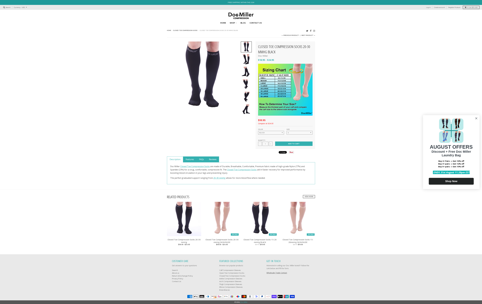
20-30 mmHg (219, 178)
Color (260, 129)
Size (288, 129)
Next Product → (308, 35)
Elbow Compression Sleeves (231, 287)
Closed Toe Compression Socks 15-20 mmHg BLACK (260, 240)
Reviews (213, 159)
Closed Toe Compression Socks (185, 30)
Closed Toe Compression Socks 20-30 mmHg (184, 240)
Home (223, 23)
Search (175, 270)
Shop (232, 23)
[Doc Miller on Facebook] (310, 31)
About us (175, 273)
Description (175, 159)
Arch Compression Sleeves (230, 281)
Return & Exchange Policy (182, 276)
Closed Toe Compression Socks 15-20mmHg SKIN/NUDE (298, 240)
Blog (243, 23)
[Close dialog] (476, 118)
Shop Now (451, 181)
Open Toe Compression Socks (231, 273)
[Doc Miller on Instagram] (314, 31)
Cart (472, 7)
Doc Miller (263, 56)
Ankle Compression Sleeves (230, 279)
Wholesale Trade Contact (276, 273)
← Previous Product (290, 35)
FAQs (201, 159)
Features (190, 159)
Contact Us (176, 281)
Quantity (261, 140)
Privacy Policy (177, 279)
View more (309, 196)
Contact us (256, 23)
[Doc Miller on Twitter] (307, 31)
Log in (428, 7)
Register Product (454, 7)
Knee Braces (224, 290)
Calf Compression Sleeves (230, 270)
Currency (17, 7)
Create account (439, 7)
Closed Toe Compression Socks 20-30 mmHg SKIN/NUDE (221, 240)
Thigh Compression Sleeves (230, 284)
